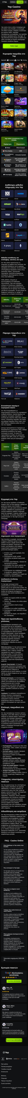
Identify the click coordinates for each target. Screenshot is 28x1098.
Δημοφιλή (3, 60)
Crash (18, 60)
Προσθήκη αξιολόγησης (14, 981)
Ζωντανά (11, 60)
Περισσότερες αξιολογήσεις (14, 1040)
